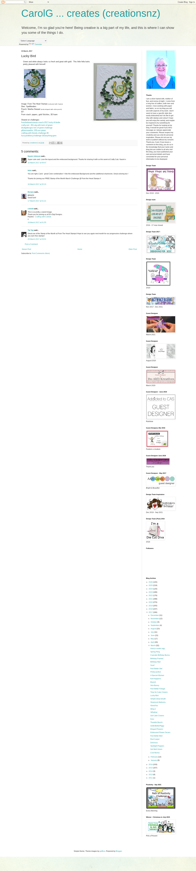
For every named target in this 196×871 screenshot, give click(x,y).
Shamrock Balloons (158, 702)
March (153, 645)
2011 (151, 778)
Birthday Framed (156, 659)
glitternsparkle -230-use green (33, 130)
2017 (151, 612)
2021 (151, 599)
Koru (152, 719)
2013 (151, 775)
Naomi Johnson (34, 156)
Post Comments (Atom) (41, 253)
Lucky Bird (154, 696)
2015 (151, 768)
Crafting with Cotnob (43, 217)
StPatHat (153, 712)
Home (79, 249)
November (155, 619)
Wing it (153, 709)
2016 (151, 764)
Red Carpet (154, 739)
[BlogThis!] (53, 142)
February (154, 757)
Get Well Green (156, 749)
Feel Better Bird (156, 736)
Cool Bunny (155, 753)
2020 (151, 602)
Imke (30, 170)
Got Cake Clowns (157, 716)
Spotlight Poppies (157, 746)
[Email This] (50, 142)
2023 (151, 592)
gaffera (102, 851)
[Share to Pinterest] (61, 142)
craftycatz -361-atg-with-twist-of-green (37, 125)
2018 (151, 609)
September (155, 625)
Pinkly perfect (155, 672)
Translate (38, 44)
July (152, 632)
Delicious (154, 743)
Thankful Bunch (156, 722)
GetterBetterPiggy (157, 726)
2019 (151, 606)
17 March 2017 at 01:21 (37, 201)
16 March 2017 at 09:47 (37, 163)
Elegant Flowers (156, 729)
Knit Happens (155, 679)
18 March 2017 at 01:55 (37, 222)
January (154, 760)
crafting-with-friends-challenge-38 (34, 133)
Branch (153, 682)
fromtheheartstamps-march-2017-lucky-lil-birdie (40, 122)
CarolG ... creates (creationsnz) (90, 13)
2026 (151, 582)
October (154, 622)
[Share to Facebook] (58, 142)
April (153, 642)
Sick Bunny (154, 685)
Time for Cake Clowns (159, 692)
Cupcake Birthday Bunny (160, 655)
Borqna (31, 192)
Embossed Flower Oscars (160, 732)
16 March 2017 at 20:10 (37, 184)
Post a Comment (31, 244)
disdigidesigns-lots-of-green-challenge (36, 128)
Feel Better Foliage (157, 689)
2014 (151, 771)
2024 (151, 589)
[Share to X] (55, 142)
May (152, 639)
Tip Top (30, 230)
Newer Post (26, 249)
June (153, 635)
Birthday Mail (155, 662)
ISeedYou (154, 706)
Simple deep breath (158, 699)
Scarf (152, 665)
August (154, 629)
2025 (151, 585)
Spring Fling (155, 652)
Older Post (133, 249)
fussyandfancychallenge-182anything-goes (39, 136)
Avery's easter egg (157, 649)
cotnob (30, 209)
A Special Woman (157, 675)
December (155, 615)
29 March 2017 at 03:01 (37, 239)
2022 (151, 595)
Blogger (119, 851)
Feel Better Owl (156, 669)
